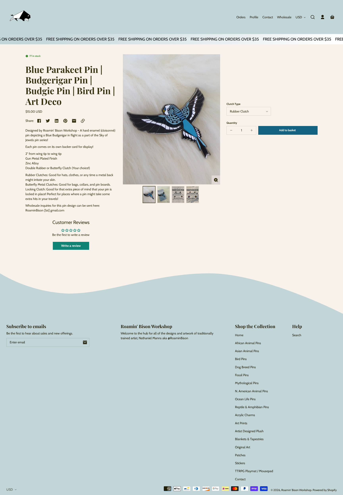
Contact (240, 479)
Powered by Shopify (325, 490)
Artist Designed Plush (249, 431)
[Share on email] (74, 120)
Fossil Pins (242, 375)
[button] (312, 17)
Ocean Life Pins (245, 399)
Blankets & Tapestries (249, 439)
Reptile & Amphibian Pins (252, 407)
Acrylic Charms (245, 415)
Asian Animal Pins (247, 351)
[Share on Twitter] (47, 120)
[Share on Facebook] (39, 120)
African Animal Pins (248, 343)
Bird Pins (241, 359)
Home (239, 335)
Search (296, 335)
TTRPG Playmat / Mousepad (254, 471)
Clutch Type (233, 104)
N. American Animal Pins (251, 391)
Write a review (71, 246)
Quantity (231, 122)
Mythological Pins (247, 383)
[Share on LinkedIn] (56, 120)
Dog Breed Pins (245, 367)
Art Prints (241, 423)
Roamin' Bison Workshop (296, 490)
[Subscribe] (85, 342)
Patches (240, 455)
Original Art (242, 447)
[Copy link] (82, 120)
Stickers (240, 463)
